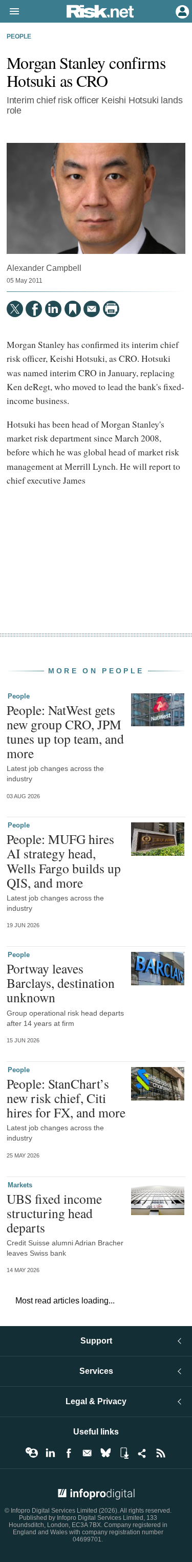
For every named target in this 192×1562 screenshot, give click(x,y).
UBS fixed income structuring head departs (54, 1213)
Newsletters (87, 1453)
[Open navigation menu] (9, 12)
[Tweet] (15, 309)
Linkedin (50, 1453)
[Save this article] (73, 309)
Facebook (68, 1453)
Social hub (142, 1453)
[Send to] (91, 309)
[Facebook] (34, 309)
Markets (20, 1185)
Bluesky (105, 1453)
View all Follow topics (32, 1453)
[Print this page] (111, 309)
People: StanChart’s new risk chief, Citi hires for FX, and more (66, 1097)
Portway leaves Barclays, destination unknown (61, 982)
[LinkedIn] (53, 309)
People (19, 36)
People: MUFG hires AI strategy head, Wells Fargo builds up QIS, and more (64, 861)
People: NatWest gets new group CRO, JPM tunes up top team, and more (65, 732)
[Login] (181, 11)
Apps (124, 1453)
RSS (161, 1453)
